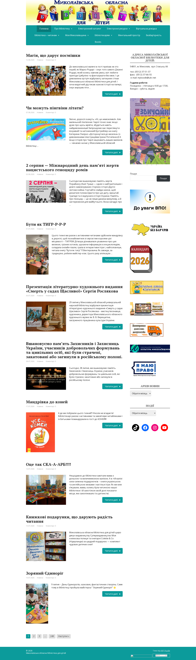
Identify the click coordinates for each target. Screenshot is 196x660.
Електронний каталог (89, 28)
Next (168, 131)
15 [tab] (164, 161)
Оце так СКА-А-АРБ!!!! (48, 464)
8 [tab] (168, 157)
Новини (40, 60)
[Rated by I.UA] (141, 656)
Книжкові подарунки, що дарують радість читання (69, 519)
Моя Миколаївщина (75, 35)
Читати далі (111, 93)
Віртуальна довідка (146, 28)
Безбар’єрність (153, 35)
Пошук (133, 173)
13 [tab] (154, 161)
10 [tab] (140, 161)
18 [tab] (152, 165)
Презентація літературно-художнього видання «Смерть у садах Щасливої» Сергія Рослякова (74, 289)
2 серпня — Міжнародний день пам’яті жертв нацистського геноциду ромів (72, 167)
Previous (132, 131)
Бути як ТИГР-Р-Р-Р (46, 224)
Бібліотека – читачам (46, 35)
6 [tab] (159, 157)
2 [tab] (140, 157)
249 (52, 636)
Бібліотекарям (102, 35)
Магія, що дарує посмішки (53, 55)
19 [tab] (157, 165)
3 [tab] (145, 157)
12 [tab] (150, 161)
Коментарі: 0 (51, 60)
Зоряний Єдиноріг (44, 573)
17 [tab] (147, 165)
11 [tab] (145, 161)
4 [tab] (150, 157)
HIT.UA (158, 655)
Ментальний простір (129, 35)
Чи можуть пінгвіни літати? (54, 108)
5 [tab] (154, 157)
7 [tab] (164, 157)
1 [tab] (136, 157)
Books (98, 41)
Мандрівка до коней (47, 401)
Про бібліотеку (62, 28)
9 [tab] (136, 161)
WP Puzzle (165, 650)
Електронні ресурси (117, 28)
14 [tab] (159, 161)
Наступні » (63, 636)
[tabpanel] (150, 131)
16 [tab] (168, 161)
